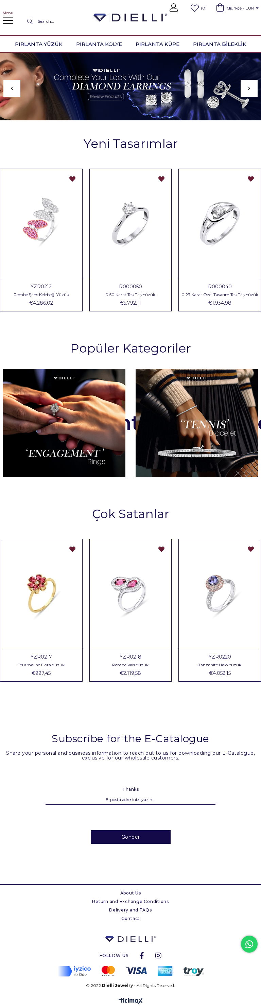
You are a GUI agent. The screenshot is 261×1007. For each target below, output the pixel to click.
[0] (220, 7)
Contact (130, 918)
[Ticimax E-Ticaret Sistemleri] (131, 1001)
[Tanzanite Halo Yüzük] (220, 593)
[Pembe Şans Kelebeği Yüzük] (41, 223)
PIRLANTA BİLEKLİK (219, 44)
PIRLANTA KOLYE (99, 44)
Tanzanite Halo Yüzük (219, 665)
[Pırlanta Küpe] (130, 86)
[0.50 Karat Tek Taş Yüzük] (131, 223)
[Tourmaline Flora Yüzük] (41, 593)
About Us (130, 892)
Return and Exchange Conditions (130, 901)
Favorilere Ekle (72, 179)
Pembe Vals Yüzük (130, 665)
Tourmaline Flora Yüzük (41, 665)
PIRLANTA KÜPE (157, 44)
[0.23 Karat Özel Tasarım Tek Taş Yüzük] (220, 223)
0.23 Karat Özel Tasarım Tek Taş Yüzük (219, 295)
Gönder (130, 837)
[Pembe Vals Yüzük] (131, 593)
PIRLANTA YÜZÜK (39, 44)
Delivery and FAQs (130, 909)
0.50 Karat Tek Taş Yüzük (130, 295)
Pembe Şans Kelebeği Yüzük (41, 295)
